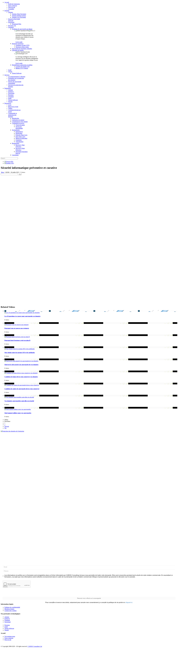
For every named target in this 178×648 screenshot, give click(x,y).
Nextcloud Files (16, 24)
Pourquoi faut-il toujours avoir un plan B (17, 340)
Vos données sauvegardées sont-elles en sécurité (19, 401)
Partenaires (7, 88)
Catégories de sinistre (18, 120)
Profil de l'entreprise (14, 4)
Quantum (11, 27)
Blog (2, 172)
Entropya (11, 91)
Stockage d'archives (17, 43)
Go (20, 174)
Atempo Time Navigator (19, 14)
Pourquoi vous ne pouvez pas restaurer (16, 328)
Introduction (15, 118)
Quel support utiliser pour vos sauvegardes (17, 413)
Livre (9, 105)
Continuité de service (18, 123)
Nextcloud (11, 22)
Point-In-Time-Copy (21, 135)
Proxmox (11, 95)
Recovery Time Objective (20, 145)
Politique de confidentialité (12, 607)
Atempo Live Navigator (19, 17)
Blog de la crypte (13, 106)
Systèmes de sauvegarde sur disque (22, 29)
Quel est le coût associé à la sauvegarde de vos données (21, 364)
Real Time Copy (20, 136)
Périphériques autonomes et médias (22, 65)
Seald (9, 70)
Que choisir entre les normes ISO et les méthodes (19, 352)
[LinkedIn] (13, 644)
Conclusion (15, 155)
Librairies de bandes (18, 50)
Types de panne (20, 125)
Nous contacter (8, 638)
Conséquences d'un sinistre (20, 121)
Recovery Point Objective (20, 149)
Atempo (10, 12)
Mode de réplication (21, 138)
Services (6, 75)
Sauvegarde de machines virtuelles (22, 48)
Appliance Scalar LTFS (22, 45)
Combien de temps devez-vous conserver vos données (21, 377)
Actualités (11, 9)
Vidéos (10, 108)
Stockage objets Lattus (22, 47)
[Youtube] (9, 644)
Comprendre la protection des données (12, 114)
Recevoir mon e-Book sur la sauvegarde (89, 598)
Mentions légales (9, 609)
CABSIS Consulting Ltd (35, 646)
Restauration (15, 143)
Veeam (10, 71)
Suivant (6, 426)
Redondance (19, 131)
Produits (6, 10)
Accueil (6, 2)
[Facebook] (2, 644)
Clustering (19, 140)
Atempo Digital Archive (19, 15)
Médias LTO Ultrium (22, 68)
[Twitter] (6, 644)
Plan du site (7, 639)
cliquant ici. (129, 602)
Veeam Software (17, 73)
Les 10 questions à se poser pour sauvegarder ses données (22, 316)
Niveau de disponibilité (19, 127)
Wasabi (10, 101)
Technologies (16, 130)
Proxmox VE (12, 25)
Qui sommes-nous (9, 636)
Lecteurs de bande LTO (22, 66)
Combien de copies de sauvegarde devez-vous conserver (21, 389)
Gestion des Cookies (10, 610)
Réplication (19, 133)
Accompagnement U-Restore (16, 76)
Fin (5, 428)
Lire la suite (19, 42)
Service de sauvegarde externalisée (14, 82)
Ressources (7, 103)
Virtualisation (19, 141)
